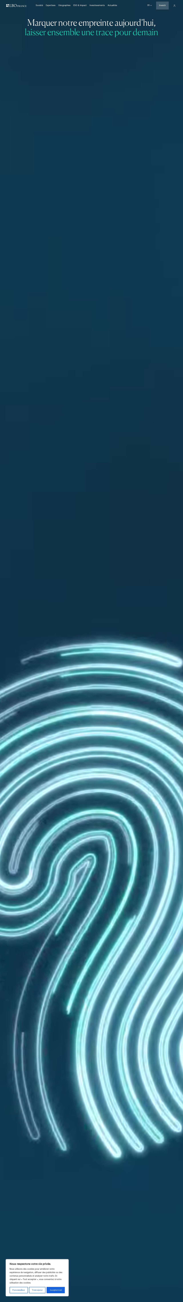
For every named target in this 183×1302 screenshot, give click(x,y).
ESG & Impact (80, 5)
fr (148, 5)
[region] (37, 1277)
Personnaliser (18, 1290)
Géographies (64, 5)
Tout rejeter (37, 1290)
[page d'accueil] (16, 5)
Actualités (112, 5)
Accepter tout (56, 1290)
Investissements (97, 5)
